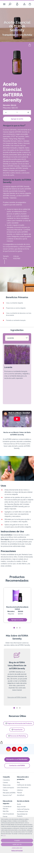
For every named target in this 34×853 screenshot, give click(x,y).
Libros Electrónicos (22, 787)
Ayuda (19, 804)
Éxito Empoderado (8, 814)
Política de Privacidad (17, 850)
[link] (24, 4)
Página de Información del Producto (19, 723)
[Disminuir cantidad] (6, 112)
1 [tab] (14, 628)
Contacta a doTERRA (17, 765)
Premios (5, 790)
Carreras (5, 782)
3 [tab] (20, 628)
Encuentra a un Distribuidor (17, 759)
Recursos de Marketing (18, 736)
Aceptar (17, 840)
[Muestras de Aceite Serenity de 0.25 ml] (17, 596)
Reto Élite (5, 811)
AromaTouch (20, 795)
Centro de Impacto (8, 787)
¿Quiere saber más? (17, 848)
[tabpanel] (17, 605)
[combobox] (17, 338)
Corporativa (6, 780)
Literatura (20, 790)
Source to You (7, 795)
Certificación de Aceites (24, 785)
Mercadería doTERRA (9, 792)
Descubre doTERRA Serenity (16, 697)
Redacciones (6, 785)
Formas (5, 816)
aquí (4, 835)
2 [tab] (17, 628)
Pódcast (19, 792)
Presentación (17, 729)
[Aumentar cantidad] (28, 112)
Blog (18, 782)
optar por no (17, 844)
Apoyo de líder (21, 806)
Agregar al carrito (17, 119)
